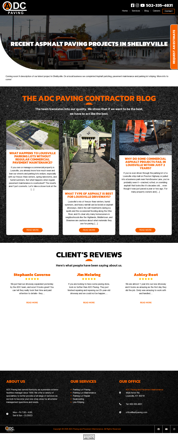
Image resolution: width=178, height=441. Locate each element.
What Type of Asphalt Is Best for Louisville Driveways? (89, 195)
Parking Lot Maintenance (84, 393)
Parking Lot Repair (81, 396)
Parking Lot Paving (81, 390)
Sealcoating (78, 399)
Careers (156, 11)
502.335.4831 (136, 404)
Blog (146, 11)
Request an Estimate (174, 47)
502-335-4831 (159, 5)
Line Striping (78, 402)
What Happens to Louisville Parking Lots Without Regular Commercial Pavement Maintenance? (32, 158)
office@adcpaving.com (136, 412)
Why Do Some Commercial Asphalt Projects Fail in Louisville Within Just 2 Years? (145, 163)
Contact (168, 11)
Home (125, 11)
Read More (32, 302)
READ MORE (32, 230)
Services (136, 11)
